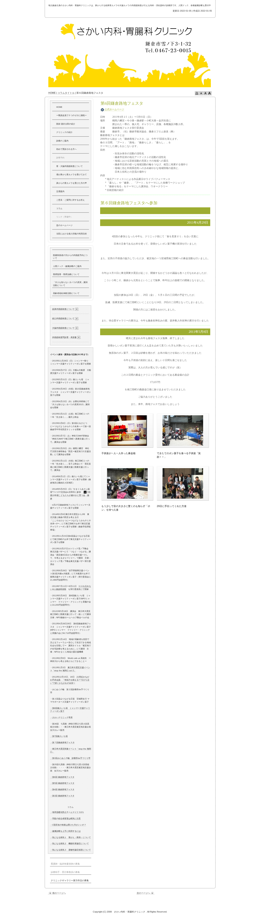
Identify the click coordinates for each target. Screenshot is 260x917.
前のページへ (59, 893)
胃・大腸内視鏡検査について (69, 166)
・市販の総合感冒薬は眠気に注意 (65, 818)
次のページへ (143, 893)
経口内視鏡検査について (63, 318)
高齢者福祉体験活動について (66, 293)
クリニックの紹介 (64, 132)
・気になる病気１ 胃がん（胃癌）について (70, 837)
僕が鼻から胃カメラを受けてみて (71, 174)
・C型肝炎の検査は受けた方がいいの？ (68, 825)
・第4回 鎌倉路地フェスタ (62, 789)
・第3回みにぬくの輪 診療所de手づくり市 (70, 758)
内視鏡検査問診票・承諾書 (64, 337)
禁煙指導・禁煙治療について (66, 274)
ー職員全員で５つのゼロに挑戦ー (71, 115)
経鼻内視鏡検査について (63, 309)
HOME (52, 92)
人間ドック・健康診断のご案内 (67, 266)
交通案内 (60, 191)
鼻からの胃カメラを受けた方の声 (71, 183)
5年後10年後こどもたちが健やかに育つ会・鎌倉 (70, 495)
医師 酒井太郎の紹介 (65, 124)
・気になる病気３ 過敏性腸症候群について (70, 850)
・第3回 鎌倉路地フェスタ (62, 796)
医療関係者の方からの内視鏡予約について (70, 256)
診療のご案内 (62, 141)
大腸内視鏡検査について (63, 328)
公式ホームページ (114, 109)
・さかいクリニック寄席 (61, 717)
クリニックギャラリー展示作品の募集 (70, 880)
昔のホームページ (64, 225)
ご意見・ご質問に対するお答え (70, 200)
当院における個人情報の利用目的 (71, 234)
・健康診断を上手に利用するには (65, 831)
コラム (59, 208)
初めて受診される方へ (66, 149)
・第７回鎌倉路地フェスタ (62, 742)
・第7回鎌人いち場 (59, 736)
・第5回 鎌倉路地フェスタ (62, 783)
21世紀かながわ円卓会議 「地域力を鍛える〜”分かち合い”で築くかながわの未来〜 (69, 680)
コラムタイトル (66, 92)
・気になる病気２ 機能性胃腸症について (69, 843)
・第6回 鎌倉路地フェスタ (62, 777)
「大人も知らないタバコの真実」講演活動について (70, 283)
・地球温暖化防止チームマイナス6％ (67, 812)
